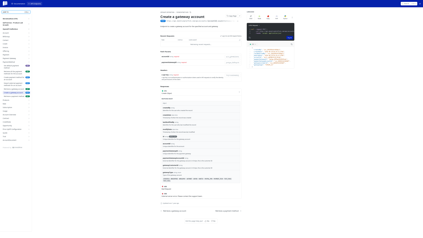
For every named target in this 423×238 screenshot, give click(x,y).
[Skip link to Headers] (159, 70)
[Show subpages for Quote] (29, 133)
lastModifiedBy (168, 122)
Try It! (290, 38)
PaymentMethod (182, 12)
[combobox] (232, 56)
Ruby (268, 19)
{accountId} (212, 21)
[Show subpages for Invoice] (29, 47)
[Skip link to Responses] (159, 86)
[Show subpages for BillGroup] (29, 36)
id (163, 136)
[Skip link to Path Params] (159, 51)
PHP (276, 19)
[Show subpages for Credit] (29, 44)
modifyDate (167, 129)
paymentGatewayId (169, 62)
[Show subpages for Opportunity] (29, 125)
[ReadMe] (17, 147)
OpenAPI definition (10, 29)
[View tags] (190, 12)
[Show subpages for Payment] (29, 55)
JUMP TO (16, 12)
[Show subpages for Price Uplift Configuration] (29, 129)
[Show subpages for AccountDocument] (29, 140)
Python (285, 19)
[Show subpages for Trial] (29, 136)
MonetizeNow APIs (10, 19)
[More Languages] (292, 17)
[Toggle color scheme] (420, 3)
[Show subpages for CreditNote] (29, 122)
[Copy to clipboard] (240, 21)
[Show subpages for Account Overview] (29, 115)
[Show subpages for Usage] (29, 111)
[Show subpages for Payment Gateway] (29, 58)
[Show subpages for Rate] (29, 104)
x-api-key (165, 75)
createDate (167, 115)
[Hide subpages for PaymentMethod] (29, 62)
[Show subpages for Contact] (29, 40)
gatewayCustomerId (170, 165)
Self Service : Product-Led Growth (13, 24)
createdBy (166, 108)
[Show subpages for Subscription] (29, 107)
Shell (250, 19)
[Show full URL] (238, 21)
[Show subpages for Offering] (29, 51)
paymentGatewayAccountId (173, 158)
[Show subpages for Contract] (29, 118)
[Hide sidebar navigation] (31, 119)
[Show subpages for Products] (29, 100)
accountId (165, 56)
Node (259, 19)
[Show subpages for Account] (29, 33)
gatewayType (168, 172)
